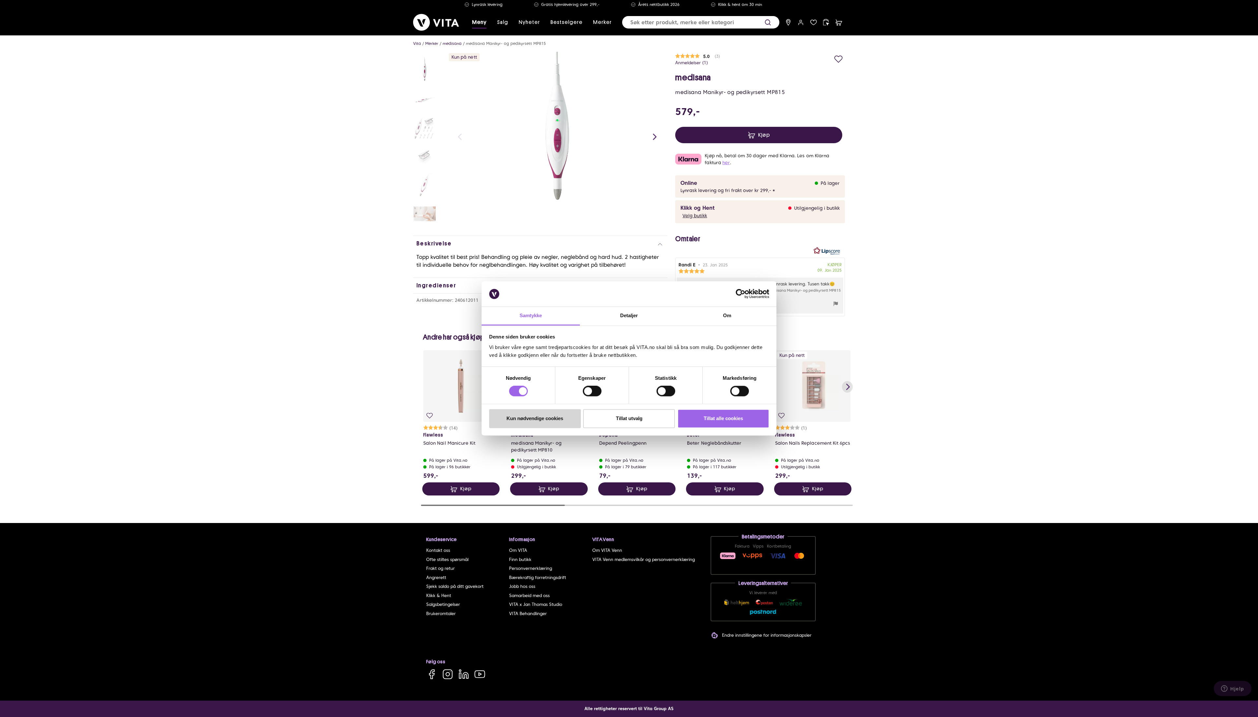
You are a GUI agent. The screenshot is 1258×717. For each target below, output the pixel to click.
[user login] (800, 22)
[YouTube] (479, 674)
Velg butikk (694, 215)
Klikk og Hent (697, 208)
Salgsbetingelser (443, 604)
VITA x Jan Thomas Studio (535, 604)
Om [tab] (727, 315)
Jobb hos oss (522, 586)
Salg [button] (502, 22)
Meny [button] (479, 22)
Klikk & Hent (438, 595)
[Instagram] (447, 674)
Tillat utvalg (629, 418)
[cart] (838, 22)
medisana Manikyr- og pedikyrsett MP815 (506, 43)
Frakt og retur (440, 568)
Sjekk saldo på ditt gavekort (455, 586)
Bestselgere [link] (566, 22)
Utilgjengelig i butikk (817, 208)
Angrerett (436, 577)
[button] (767, 22)
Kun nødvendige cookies (534, 418)
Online (688, 183)
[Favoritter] (813, 22)
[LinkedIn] (463, 674)
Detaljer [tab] (629, 315)
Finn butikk (520, 559)
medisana (452, 43)
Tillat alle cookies (723, 418)
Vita (417, 43)
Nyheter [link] (529, 22)
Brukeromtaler (441, 613)
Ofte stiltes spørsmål (447, 559)
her (726, 162)
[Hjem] (436, 22)
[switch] (592, 391)
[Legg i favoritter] (838, 58)
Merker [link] (602, 22)
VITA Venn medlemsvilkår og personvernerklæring (643, 559)
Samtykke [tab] (531, 315)
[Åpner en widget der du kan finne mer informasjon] (1232, 689)
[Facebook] (431, 674)
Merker (431, 43)
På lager (830, 183)
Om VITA (518, 550)
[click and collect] (826, 22)
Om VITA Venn (607, 550)
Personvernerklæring (530, 568)
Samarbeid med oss (529, 595)
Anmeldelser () (691, 62)
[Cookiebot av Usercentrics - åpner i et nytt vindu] (740, 294)
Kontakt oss (438, 550)
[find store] (788, 22)
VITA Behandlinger (528, 613)
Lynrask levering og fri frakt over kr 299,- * (727, 190)
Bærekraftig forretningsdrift (537, 577)
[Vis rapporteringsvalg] (835, 304)
